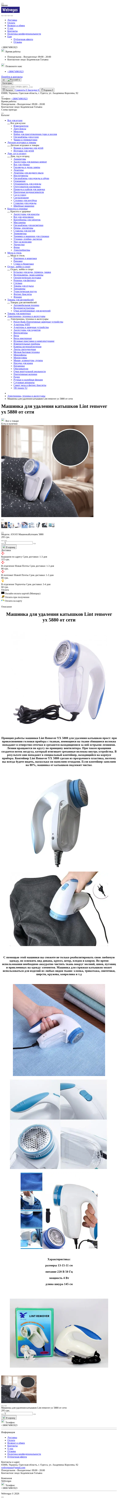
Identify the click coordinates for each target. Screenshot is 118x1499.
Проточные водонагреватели (29, 192)
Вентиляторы (21, 332)
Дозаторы (19, 170)
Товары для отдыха (24, 286)
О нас (10, 28)
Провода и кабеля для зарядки (29, 189)
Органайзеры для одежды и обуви (31, 178)
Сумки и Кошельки (24, 264)
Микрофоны (20, 355)
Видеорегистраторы (24, 308)
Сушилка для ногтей (24, 230)
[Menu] (2, 15)
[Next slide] (2, 532)
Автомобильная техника (26, 305)
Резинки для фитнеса (25, 280)
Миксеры (18, 131)
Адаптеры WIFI (22, 324)
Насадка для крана (23, 363)
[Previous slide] (2, 519)
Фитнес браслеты (23, 294)
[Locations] (8, 15)
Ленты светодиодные (25, 349)
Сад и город (20, 195)
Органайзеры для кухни (26, 137)
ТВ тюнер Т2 (20, 388)
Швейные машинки (24, 206)
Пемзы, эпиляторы (23, 228)
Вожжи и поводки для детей (28, 148)
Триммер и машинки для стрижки (31, 236)
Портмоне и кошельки (25, 258)
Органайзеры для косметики (28, 225)
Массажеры (20, 222)
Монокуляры (20, 357)
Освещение (20, 181)
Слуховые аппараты (24, 382)
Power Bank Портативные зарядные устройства (38, 321)
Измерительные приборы (27, 344)
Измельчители (21, 126)
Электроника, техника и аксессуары (26, 396)
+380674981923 (15, 71)
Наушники (19, 366)
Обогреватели (21, 368)
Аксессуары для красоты (26, 214)
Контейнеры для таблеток (27, 219)
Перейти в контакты (12, 76)
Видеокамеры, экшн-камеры (28, 275)
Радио (17, 377)
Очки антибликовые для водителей (32, 310)
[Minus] (2, 543)
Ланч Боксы (20, 128)
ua (3, 80)
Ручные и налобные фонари (28, 379)
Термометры (20, 233)
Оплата (11, 22)
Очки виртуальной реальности (30, 371)
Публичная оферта (23, 39)
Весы (16, 335)
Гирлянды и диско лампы (27, 167)
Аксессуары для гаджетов (27, 330)
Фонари (18, 297)
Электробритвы (22, 250)
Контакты (12, 31)
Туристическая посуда (25, 291)
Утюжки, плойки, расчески (28, 239)
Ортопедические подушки (27, 277)
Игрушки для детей (24, 150)
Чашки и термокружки (25, 139)
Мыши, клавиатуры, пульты (28, 360)
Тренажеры (19, 288)
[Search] (5, 15)
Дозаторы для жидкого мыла (28, 172)
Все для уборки (22, 164)
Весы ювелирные (23, 338)
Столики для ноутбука (25, 200)
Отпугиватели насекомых (27, 186)
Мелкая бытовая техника (27, 352)
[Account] (11, 15)
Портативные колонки (25, 374)
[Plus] (34, 543)
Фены (17, 247)
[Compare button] (5, 540)
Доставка (12, 20)
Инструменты (21, 175)
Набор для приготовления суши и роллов (35, 134)
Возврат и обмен (16, 25)
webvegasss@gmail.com (13, 1467)
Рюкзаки (18, 261)
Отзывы (18, 42)
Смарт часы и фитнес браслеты (30, 385)
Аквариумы (20, 159)
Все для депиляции (24, 217)
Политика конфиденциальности (24, 33)
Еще (9, 36)
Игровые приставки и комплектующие (34, 341)
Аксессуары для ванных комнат (30, 161)
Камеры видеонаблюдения (27, 346)
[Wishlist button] (2, 540)
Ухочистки (19, 244)
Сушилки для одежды (25, 203)
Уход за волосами (23, 241)
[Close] (2, 3)
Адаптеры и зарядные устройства (31, 327)
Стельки (18, 283)
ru (19, 80)
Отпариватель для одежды (27, 184)
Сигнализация (21, 197)
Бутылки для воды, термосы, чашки (32, 272)
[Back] (8, 146)
